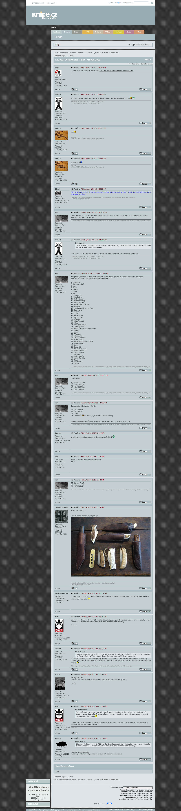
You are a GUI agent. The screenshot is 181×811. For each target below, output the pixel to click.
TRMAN (58, 95)
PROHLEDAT (112, 3)
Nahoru (57, 89)
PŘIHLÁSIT (51, 3)
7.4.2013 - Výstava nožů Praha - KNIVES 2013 (102, 53)
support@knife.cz (93, 810)
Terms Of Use (32, 810)
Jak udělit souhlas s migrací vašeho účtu (38, 788)
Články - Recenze (77, 53)
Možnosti (148, 60)
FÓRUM (122, 3)
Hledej (130, 45)
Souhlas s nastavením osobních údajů (121, 810)
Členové (148, 45)
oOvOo (57, 675)
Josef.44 (58, 433)
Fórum (53, 28)
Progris (150, 810)
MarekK (58, 738)
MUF (56, 456)
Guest (57, 771)
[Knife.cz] (44, 18)
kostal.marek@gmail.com (64, 593)
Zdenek (57, 189)
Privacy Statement (45, 810)
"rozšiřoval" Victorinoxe (113, 754)
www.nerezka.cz (83, 752)
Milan (57, 67)
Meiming (58, 649)
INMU (57, 617)
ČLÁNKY (130, 3)
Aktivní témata (139, 45)
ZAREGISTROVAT (38, 3)
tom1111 (58, 128)
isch (56, 212)
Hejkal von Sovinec (62, 507)
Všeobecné (64, 53)
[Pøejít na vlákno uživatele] (74, 89)
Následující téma (147, 64)
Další (71, 56)
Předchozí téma (133, 64)
